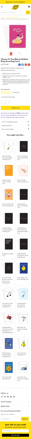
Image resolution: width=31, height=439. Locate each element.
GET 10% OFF (15, 435)
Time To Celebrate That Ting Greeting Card (22, 157)
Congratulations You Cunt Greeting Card (22, 205)
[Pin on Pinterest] (29, 64)
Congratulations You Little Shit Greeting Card (21, 304)
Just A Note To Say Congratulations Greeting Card (7, 304)
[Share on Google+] (26, 64)
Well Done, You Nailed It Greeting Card (22, 329)
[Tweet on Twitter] (22, 64)
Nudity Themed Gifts (12, 17)
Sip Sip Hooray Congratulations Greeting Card (6, 354)
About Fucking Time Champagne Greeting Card (7, 157)
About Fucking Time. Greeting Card (6, 181)
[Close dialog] (29, 423)
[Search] (28, 12)
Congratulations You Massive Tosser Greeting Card (22, 255)
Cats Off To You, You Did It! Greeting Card (22, 378)
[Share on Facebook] (19, 64)
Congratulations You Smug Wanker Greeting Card (7, 229)
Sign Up (24, 419)
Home (2, 17)
